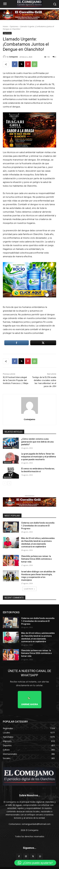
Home (5, 26)
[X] (21, 64)
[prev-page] (4, 483)
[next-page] (9, 483)
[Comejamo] (5, 56)
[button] (35, 863)
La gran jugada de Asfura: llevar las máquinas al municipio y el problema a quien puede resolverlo (38, 456)
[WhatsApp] (34, 64)
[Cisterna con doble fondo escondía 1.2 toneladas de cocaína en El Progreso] (11, 527)
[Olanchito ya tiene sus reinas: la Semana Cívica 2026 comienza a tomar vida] (11, 560)
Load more (28, 589)
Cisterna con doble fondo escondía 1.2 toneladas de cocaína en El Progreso (37, 526)
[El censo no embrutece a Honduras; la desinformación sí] (11, 472)
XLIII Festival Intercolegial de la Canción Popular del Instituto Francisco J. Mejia (15, 380)
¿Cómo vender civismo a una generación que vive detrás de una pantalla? (37, 442)
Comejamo (13, 57)
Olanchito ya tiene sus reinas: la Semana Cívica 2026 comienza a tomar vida (36, 559)
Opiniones (14, 26)
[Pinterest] (28, 64)
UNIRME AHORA (29, 704)
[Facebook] (15, 64)
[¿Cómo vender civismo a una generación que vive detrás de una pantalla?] (11, 443)
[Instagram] (26, 856)
